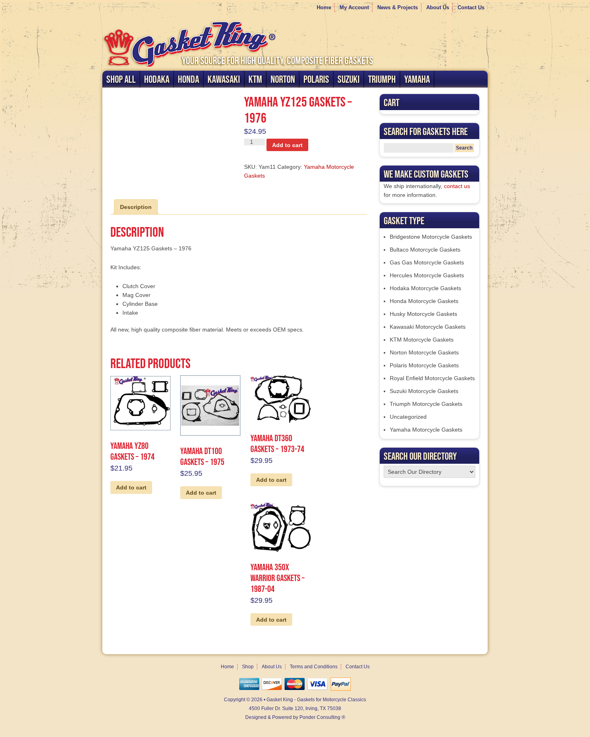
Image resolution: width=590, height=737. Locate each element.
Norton (283, 79)
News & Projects (397, 7)
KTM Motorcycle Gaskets (422, 339)
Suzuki (349, 79)
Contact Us (471, 7)
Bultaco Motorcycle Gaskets (425, 249)
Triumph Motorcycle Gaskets (426, 404)
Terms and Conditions (314, 666)
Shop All (121, 79)
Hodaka (156, 79)
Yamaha (417, 79)
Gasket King (295, 42)
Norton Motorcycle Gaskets (424, 352)
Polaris (316, 79)
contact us (457, 186)
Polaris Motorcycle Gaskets (424, 365)
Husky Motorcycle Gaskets (423, 314)
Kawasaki (224, 79)
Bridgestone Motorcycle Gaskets (431, 236)
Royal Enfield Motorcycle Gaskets (432, 378)
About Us (437, 7)
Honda (188, 79)
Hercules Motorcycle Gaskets (427, 275)
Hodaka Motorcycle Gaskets (425, 288)
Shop (248, 666)
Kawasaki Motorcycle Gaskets (428, 326)
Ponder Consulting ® (322, 717)
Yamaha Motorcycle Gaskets (426, 429)
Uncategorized (408, 417)
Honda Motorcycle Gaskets (424, 301)
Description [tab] (136, 207)
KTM (255, 79)
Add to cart (287, 145)
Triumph (382, 79)
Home (324, 7)
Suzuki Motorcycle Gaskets (424, 391)
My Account (354, 7)
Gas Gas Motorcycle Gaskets (427, 262)
